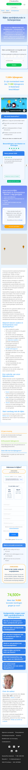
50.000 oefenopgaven (12, 348)
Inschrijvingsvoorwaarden (8, 735)
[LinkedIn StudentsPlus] (12, 751)
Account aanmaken (14, 226)
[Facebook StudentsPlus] (14, 747)
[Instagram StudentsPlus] (9, 747)
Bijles (7, 10)
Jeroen (12, 697)
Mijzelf (18, 491)
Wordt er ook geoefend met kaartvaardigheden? (12, 644)
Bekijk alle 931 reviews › (14, 181)
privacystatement (14, 528)
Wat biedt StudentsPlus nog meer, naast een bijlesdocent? (13, 658)
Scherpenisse (15, 10)
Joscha (8, 402)
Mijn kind (9, 493)
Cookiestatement (6, 741)
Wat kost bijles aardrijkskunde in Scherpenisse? (13, 629)
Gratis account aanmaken (14, 4)
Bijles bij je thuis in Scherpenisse (13, 198)
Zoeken (14, 65)
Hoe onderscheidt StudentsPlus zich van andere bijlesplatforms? (13, 666)
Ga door (14, 534)
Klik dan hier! (19, 539)
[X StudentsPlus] (19, 747)
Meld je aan (5, 415)
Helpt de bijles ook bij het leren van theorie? (11, 651)
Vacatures (18, 735)
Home (3, 10)
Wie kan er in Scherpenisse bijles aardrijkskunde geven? (13, 622)
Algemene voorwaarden (8, 732)
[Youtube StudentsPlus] (16, 751)
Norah (7, 392)
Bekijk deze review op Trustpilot (12, 176)
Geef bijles (14, 7)
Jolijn (7, 397)
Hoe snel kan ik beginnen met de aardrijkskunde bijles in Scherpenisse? (13, 636)
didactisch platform (13, 340)
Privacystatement (19, 732)
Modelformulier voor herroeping (10, 738)
